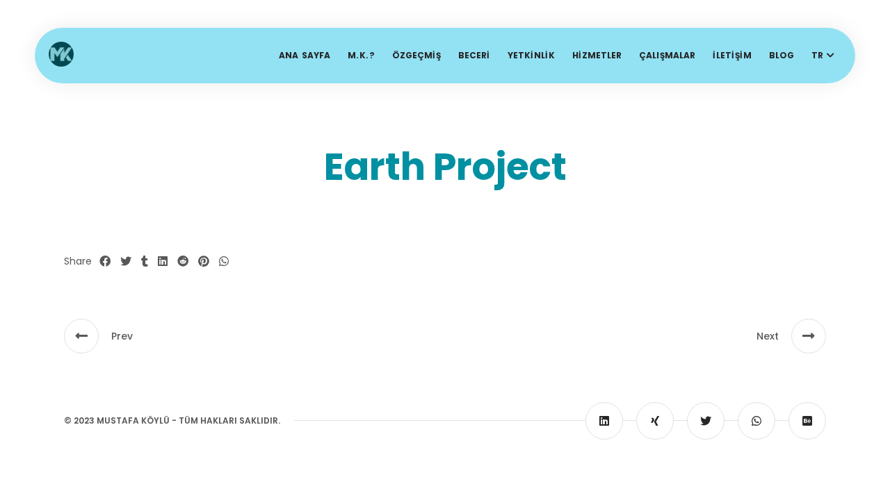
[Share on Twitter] (125, 262)
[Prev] (81, 336)
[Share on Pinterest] (203, 262)
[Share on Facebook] (105, 262)
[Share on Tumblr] (144, 262)
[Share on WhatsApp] (224, 262)
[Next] (808, 336)
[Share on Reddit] (182, 262)
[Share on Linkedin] (163, 262)
